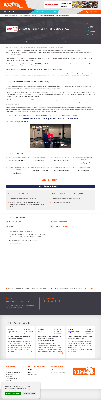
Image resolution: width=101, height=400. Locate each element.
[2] (48, 301)
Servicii (29, 42)
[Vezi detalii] (32, 351)
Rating (50, 42)
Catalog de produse (50, 180)
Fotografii (39, 42)
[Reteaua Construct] (84, 374)
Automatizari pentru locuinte (28, 15)
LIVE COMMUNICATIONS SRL (56, 392)
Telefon (58, 42)
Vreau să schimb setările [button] (29, 393)
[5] (59, 301)
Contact (81, 42)
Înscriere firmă (93, 11)
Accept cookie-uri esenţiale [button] (13, 393)
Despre (11, 42)
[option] (71, 4)
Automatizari (13, 15)
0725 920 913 (90, 288)
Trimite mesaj (70, 42)
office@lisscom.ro (17, 244)
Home (5, 15)
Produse (19, 42)
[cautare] (55, 12)
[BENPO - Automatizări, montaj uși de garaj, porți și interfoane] (73, 331)
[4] (56, 301)
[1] (44, 301)
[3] (52, 301)
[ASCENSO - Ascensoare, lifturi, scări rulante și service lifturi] (13, 331)
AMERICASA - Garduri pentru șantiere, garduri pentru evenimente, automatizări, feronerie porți (50, 338)
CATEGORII (10, 11)
